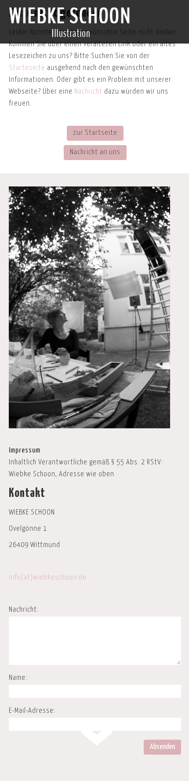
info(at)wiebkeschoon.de (48, 577)
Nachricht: (24, 609)
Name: (18, 678)
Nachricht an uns (95, 152)
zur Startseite (95, 133)
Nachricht (88, 91)
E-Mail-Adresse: (32, 711)
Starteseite (27, 68)
